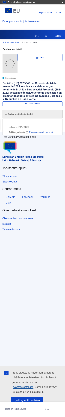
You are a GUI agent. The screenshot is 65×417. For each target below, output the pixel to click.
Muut (8, 203)
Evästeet (7, 223)
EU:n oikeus (10, 78)
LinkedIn (10, 197)
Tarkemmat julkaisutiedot (20, 114)
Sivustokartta (9, 181)
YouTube (45, 197)
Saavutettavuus (11, 229)
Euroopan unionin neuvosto (41, 132)
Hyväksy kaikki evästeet (27, 400)
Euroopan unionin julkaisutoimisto (21, 21)
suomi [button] (58, 12)
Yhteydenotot (9, 176)
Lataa (41, 57)
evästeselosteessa (23, 387)
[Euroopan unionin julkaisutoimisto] (13, 10)
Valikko (58, 36)
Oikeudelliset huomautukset (17, 218)
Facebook (27, 197)
